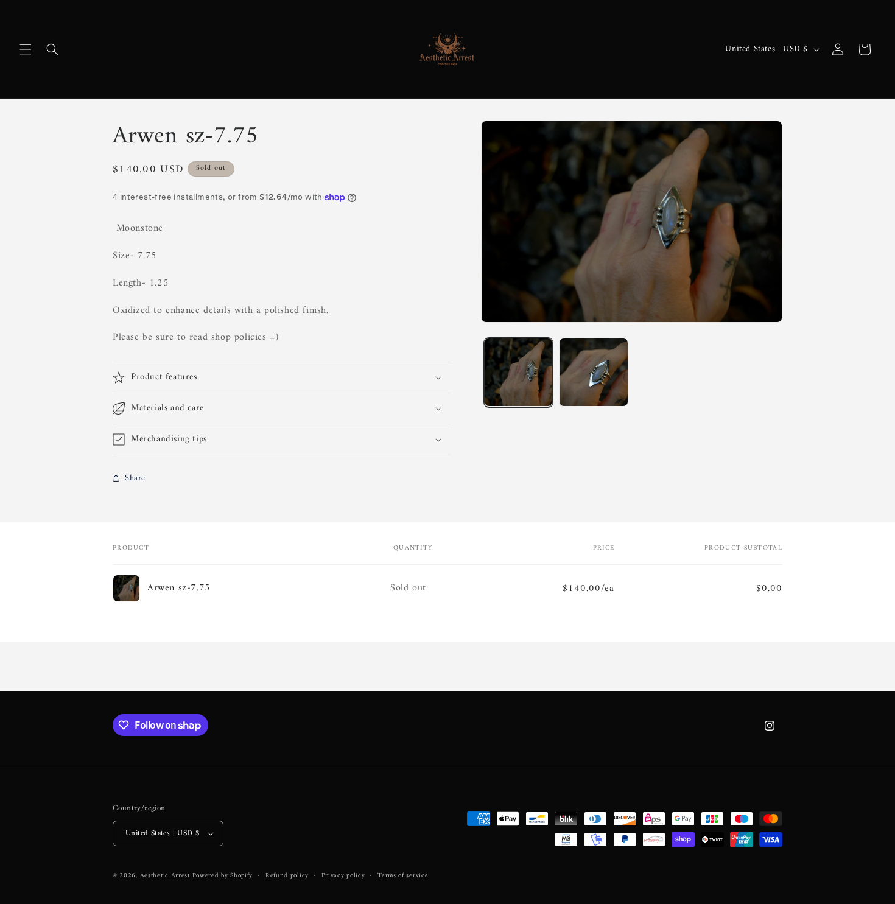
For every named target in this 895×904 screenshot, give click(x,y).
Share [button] (135, 478)
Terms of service (402, 876)
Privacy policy (343, 876)
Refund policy (287, 876)
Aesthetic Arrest (166, 875)
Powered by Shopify (222, 875)
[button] (25, 49)
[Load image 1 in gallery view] (518, 372)
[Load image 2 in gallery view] (593, 372)
